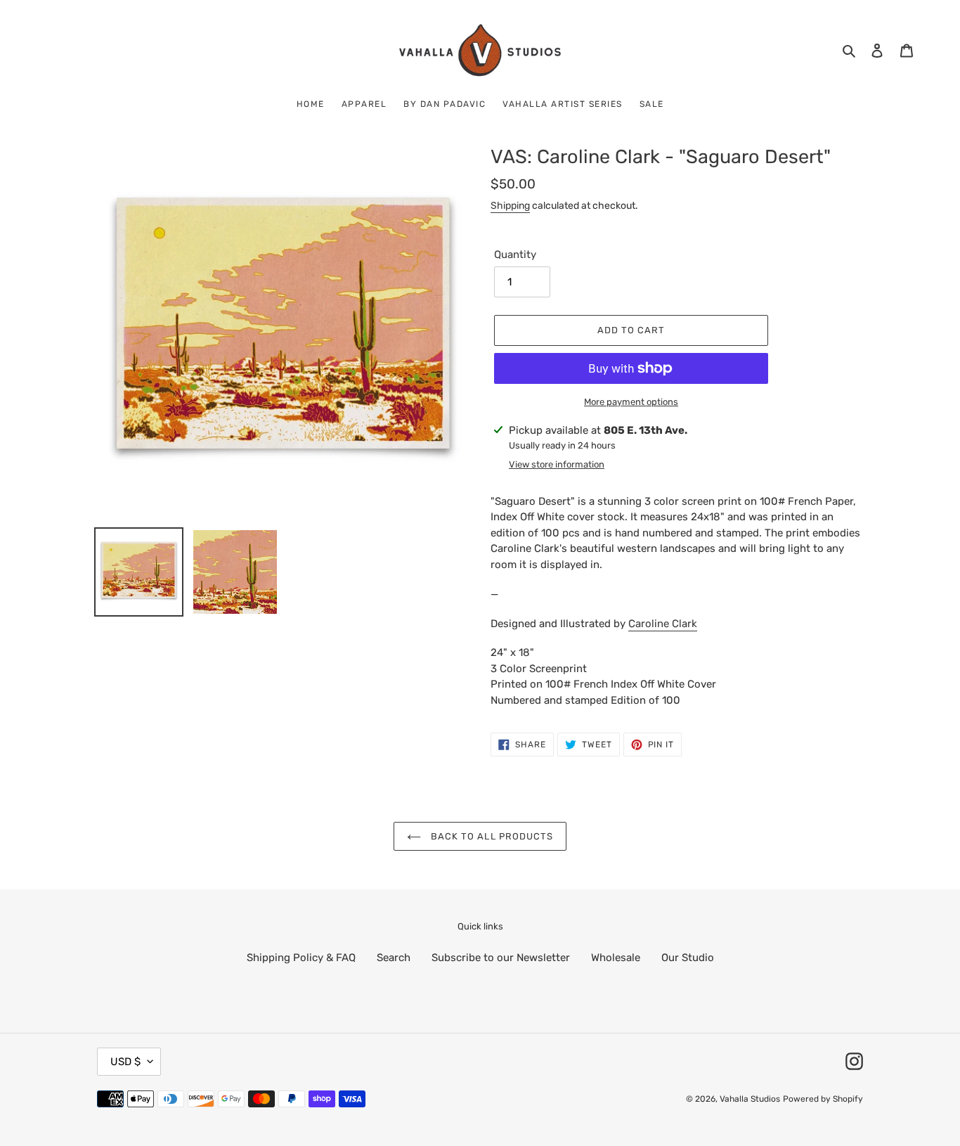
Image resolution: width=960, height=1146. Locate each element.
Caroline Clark (662, 623)
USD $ (125, 1061)
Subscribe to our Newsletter (501, 957)
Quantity (515, 254)
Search (393, 957)
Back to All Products (490, 836)
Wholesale (615, 957)
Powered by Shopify (823, 1099)
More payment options (631, 402)
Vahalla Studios (750, 1099)
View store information (556, 464)
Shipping (510, 206)
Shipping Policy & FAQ (301, 957)
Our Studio (687, 957)
